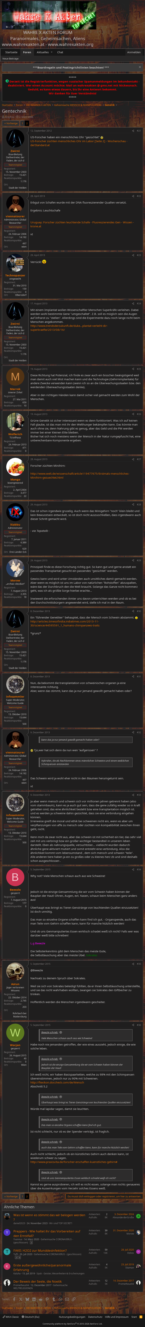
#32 (139, 732)
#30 (139, 611)
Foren (27, 52)
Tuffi (15, 1254)
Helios (130, 1253)
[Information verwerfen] (139, 67)
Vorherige (12, 123)
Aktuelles (43, 52)
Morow (130, 1233)
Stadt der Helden (17, 187)
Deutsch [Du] (31, 1317)
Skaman (129, 1267)
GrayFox (9, 117)
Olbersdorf (20, 295)
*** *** (71, 67)
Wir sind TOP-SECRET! (60, 1223)
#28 (139, 504)
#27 (139, 459)
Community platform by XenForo (73, 1323)
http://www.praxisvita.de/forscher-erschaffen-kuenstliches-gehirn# (73, 1162)
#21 (139, 130)
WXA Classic (12, 1317)
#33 (139, 795)
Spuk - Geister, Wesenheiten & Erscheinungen (60, 1273)
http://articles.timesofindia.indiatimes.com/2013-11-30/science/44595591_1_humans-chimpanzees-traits (64, 623)
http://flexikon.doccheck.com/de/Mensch (57, 1082)
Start (134, 1317)
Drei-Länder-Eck (17, 552)
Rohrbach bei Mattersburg (19, 1015)
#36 (139, 1025)
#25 (139, 369)
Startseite (11, 52)
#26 (139, 414)
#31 (139, 676)
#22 (139, 196)
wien (24, 246)
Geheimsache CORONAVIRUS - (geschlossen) (43, 1241)
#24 (139, 303)
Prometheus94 (21, 1285)
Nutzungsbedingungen (72, 1317)
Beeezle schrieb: (49, 1032)
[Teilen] (133, 131)
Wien (23, 1064)
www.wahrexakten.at (23, 44)
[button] (51, 52)
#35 (139, 963)
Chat (60, 52)
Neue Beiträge (10, 58)
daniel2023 (19, 1223)
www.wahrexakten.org (70, 44)
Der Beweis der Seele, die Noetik (37, 1281)
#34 (139, 869)
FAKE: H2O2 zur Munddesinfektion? (40, 1250)
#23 (139, 255)
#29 (139, 560)
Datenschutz (95, 1317)
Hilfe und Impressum (117, 1317)
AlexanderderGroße (123, 1217)
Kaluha (17, 1273)
